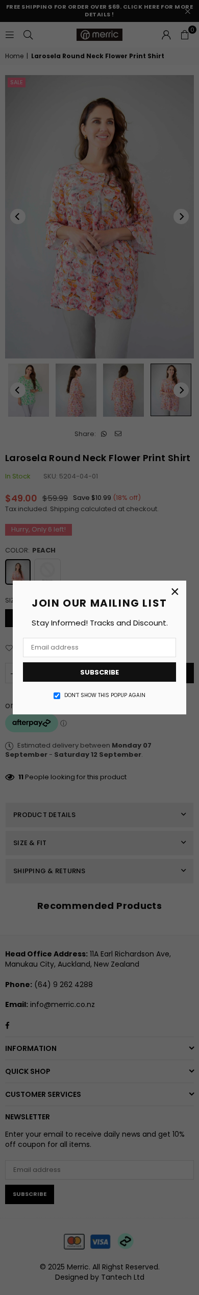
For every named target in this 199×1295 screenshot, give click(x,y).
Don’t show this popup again (104, 695)
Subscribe (99, 672)
